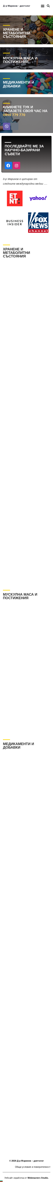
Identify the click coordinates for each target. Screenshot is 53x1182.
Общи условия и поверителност (32, 1167)
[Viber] (6, 126)
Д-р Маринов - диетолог (16, 6)
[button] (42, 6)
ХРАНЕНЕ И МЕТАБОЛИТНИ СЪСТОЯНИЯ (16, 252)
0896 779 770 (14, 115)
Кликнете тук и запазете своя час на (25, 109)
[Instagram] (16, 165)
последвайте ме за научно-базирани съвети (24, 150)
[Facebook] (8, 165)
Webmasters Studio (38, 1178)
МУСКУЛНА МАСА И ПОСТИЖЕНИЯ (20, 596)
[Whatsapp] (14, 126)
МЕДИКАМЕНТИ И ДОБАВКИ (18, 745)
